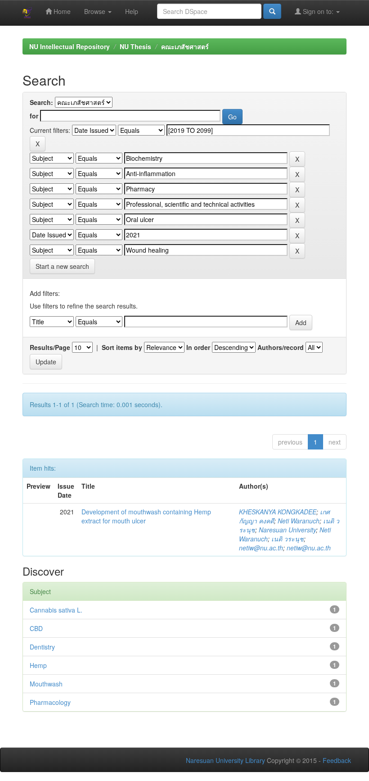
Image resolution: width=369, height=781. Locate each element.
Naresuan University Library (225, 760)
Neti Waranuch (299, 520)
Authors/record (280, 347)
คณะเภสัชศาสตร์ (185, 46)
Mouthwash (46, 683)
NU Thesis (135, 46)
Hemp (38, 665)
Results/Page (50, 347)
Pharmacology (50, 702)
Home (61, 11)
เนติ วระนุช (287, 538)
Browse (95, 11)
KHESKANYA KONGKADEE (277, 511)
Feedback (337, 760)
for (34, 115)
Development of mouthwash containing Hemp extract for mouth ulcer (146, 516)
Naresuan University (287, 529)
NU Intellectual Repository (69, 46)
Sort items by (122, 347)
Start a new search (62, 266)
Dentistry (42, 646)
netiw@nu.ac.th (261, 547)
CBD (36, 628)
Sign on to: (318, 11)
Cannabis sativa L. (56, 609)
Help (131, 11)
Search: (41, 102)
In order (198, 347)
